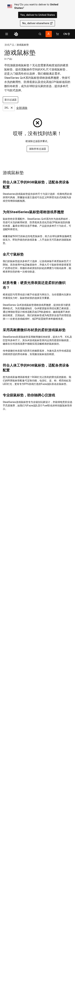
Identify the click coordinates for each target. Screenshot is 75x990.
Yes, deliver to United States (37, 14)
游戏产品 (9, 44)
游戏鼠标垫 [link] (23, 44)
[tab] (39, 34)
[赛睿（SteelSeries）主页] (16, 34)
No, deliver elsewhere (35, 23)
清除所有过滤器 (37, 148)
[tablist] (39, 34)
